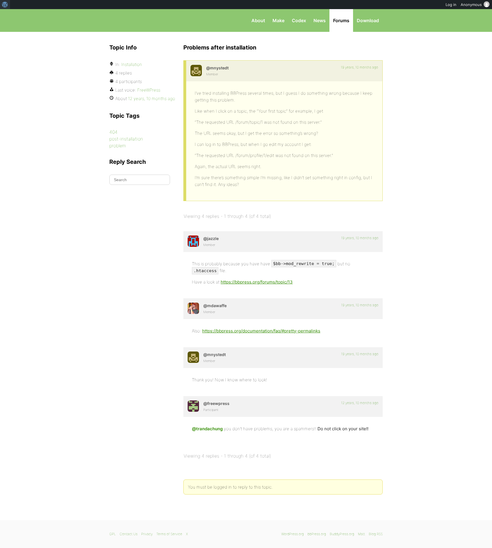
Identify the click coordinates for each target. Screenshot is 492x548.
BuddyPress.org (342, 534)
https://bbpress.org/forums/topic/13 (257, 282)
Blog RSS (376, 534)
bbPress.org (139, 20)
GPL (112, 534)
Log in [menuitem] (451, 4)
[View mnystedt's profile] (196, 70)
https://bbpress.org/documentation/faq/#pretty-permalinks (261, 331)
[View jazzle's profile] (193, 241)
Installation (131, 64)
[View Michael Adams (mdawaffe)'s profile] (193, 308)
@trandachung (207, 428)
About (258, 20)
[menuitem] (5, 4)
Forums (341, 20)
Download (368, 20)
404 (113, 132)
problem (117, 145)
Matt (361, 534)
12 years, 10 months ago (359, 403)
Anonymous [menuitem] (471, 4)
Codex (299, 20)
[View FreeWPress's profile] (193, 406)
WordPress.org (292, 534)
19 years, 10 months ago (359, 67)
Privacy (147, 534)
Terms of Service (169, 534)
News (319, 20)
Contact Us (129, 534)
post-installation (126, 139)
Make (278, 20)
